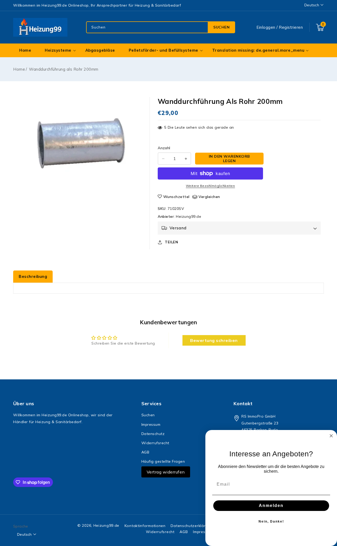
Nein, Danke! (271, 521)
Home (19, 69)
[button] (320, 27)
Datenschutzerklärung (191, 525)
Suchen (221, 27)
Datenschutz (153, 433)
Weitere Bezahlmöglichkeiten (210, 186)
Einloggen (265, 27)
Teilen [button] (171, 242)
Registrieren (291, 27)
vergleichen (209, 196)
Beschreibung (33, 276)
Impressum (151, 424)
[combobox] (160, 27)
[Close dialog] (331, 436)
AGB (145, 452)
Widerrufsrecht (155, 443)
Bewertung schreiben (214, 340)
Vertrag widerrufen (166, 472)
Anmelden (271, 505)
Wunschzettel (176, 196)
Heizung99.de (188, 216)
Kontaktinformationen (145, 525)
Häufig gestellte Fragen (163, 461)
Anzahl (164, 148)
